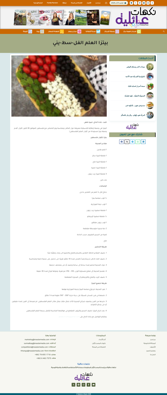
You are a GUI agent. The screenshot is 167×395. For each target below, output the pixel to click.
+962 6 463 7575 (43, 358)
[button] (143, 142)
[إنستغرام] (83, 385)
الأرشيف (89, 3)
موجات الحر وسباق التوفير (136, 67)
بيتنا (37, 31)
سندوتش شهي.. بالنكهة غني (135, 105)
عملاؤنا (64, 3)
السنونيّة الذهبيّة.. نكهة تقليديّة (135, 96)
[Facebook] (152, 3)
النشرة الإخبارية (38, 3)
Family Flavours (52, 3)
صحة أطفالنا (91, 31)
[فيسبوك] (88, 385)
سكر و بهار (72, 31)
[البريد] (144, 3)
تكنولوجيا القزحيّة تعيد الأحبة (135, 76)
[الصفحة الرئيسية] (106, 3)
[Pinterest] (139, 3)
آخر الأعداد (102, 339)
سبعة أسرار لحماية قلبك (136, 86)
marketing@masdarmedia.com (37, 339)
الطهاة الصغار (53, 31)
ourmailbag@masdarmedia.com (36, 343)
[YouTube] (131, 3)
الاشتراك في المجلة (76, 3)
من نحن (98, 3)
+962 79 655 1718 (42, 354)
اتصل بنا (153, 354)
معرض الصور (151, 351)
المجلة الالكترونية (150, 343)
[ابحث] (164, 31)
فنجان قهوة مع (129, 31)
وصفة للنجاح (110, 31)
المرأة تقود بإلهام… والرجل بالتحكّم (133, 115)
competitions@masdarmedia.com (34, 347)
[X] (135, 3)
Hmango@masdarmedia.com (32, 351)
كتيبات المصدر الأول (99, 343)
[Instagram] (148, 3)
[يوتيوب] (93, 385)
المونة (25, 31)
